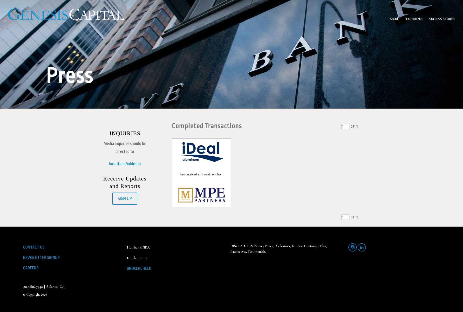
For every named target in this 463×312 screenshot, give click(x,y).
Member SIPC (137, 258)
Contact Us (34, 247)
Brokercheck (139, 268)
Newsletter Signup (41, 257)
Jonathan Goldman (125, 163)
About (395, 19)
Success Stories (442, 19)
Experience (414, 19)
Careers (31, 268)
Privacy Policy (263, 246)
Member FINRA (138, 247)
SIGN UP (125, 198)
